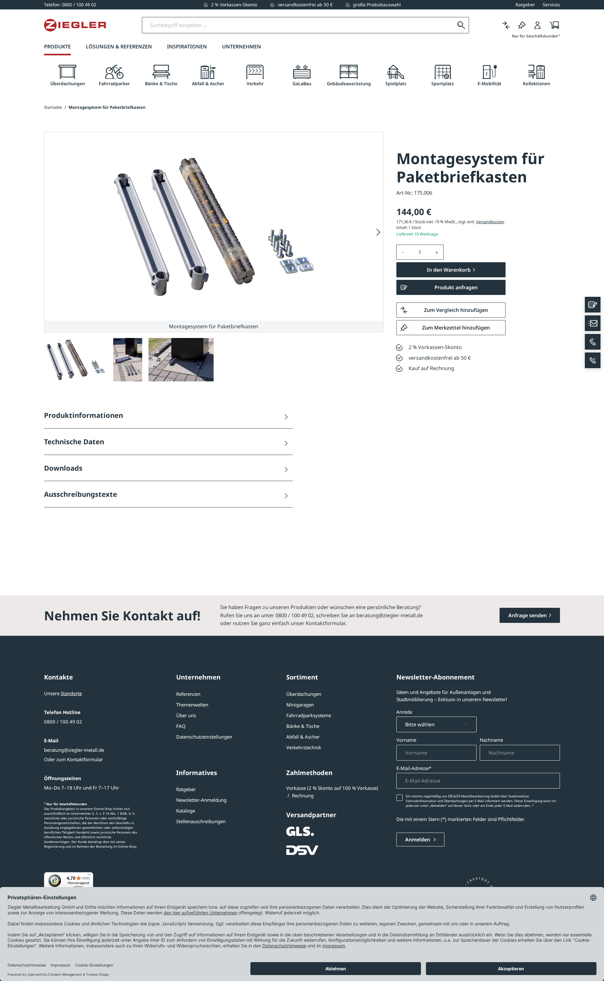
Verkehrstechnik (303, 747)
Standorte (71, 693)
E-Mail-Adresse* (413, 768)
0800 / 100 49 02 (63, 721)
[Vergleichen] (506, 25)
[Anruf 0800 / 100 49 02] (592, 342)
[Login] (537, 25)
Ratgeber (186, 789)
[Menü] (89, 876)
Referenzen (188, 694)
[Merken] (522, 25)
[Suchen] (461, 25)
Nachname (491, 740)
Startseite (53, 107)
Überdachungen (303, 694)
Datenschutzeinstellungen (204, 737)
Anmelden (418, 839)
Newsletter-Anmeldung (201, 800)
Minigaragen (300, 704)
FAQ (181, 726)
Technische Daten (74, 441)
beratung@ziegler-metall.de (74, 750)
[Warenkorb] (552, 25)
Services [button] (551, 5)
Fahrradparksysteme (308, 715)
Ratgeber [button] (525, 5)
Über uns (186, 715)
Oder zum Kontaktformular (73, 759)
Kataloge (185, 810)
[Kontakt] (592, 305)
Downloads (63, 468)
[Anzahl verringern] (403, 252)
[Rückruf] (592, 360)
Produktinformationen (83, 415)
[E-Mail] (592, 323)
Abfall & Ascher (303, 737)
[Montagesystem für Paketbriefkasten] (214, 226)
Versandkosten (490, 221)
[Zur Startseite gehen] (75, 25)
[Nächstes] (378, 232)
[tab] (67, 75)
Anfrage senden (527, 615)
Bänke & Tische (302, 726)
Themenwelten (192, 704)
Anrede (404, 712)
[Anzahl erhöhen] (437, 252)
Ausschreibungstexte (80, 494)
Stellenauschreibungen (201, 821)
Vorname (406, 740)
